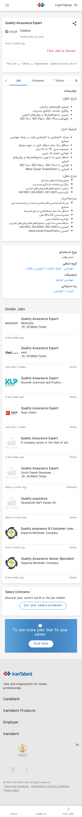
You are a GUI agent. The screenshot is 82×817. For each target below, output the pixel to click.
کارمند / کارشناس (64, 291)
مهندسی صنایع (65, 280)
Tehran (25, 64)
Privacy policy (11, 790)
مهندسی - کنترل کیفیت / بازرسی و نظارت (50, 268)
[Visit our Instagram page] (14, 769)
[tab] (18, 80)
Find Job (12, 64)
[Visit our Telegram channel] (28, 769)
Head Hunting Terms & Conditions (50, 786)
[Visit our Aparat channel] (35, 769)
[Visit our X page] (22, 769)
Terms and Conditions (17, 786)
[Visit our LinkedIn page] (7, 769)
